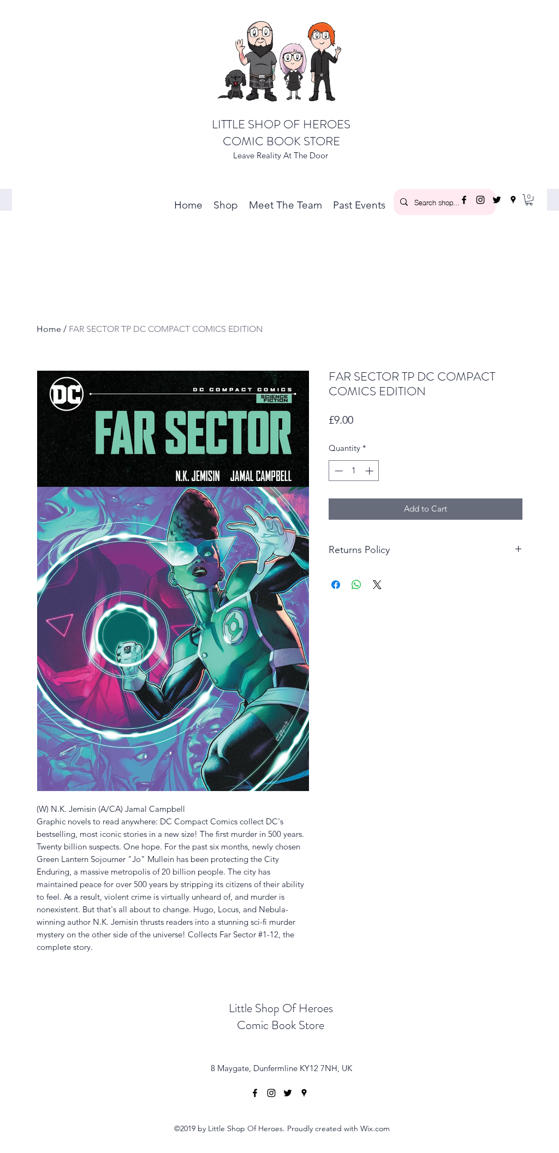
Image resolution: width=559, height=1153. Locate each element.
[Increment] (370, 471)
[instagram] (480, 199)
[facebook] (464, 199)
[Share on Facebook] (335, 584)
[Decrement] (337, 471)
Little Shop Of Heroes (281, 1008)
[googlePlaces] (513, 199)
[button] (529, 199)
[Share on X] (377, 584)
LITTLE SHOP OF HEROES (281, 124)
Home (49, 329)
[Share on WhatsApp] (356, 584)
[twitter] (496, 199)
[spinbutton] (354, 471)
